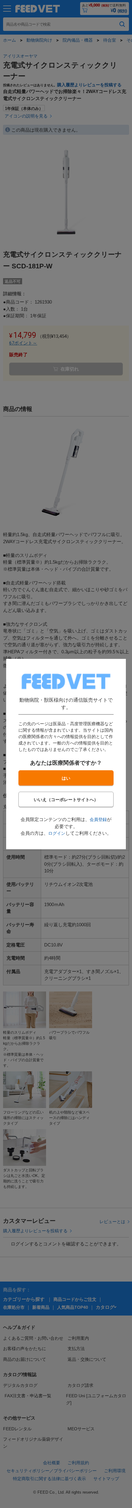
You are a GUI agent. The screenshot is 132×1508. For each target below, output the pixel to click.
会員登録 (98, 819)
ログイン (56, 833)
